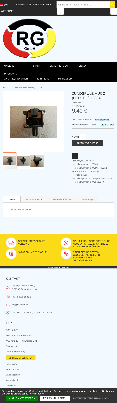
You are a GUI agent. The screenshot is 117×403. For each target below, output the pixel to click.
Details (12, 199)
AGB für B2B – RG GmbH (18, 335)
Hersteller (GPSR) (62, 199)
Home (5, 87)
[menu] (58, 72)
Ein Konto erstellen (42, 4)
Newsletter (11, 385)
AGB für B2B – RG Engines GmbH (22, 341)
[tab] (12, 199)
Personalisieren (55, 398)
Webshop (7, 11)
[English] (6, 4)
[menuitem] (15, 69)
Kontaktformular (13, 369)
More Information (34, 199)
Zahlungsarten (13, 375)
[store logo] (29, 38)
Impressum (11, 364)
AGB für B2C (12, 330)
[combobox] (86, 4)
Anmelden (20, 4)
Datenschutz (12, 346)
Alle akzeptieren (23, 398)
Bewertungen (88, 199)
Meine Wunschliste (60, 11)
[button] (23, 161)
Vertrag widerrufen (20, 357)
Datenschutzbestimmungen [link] (91, 398)
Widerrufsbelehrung (15, 351)
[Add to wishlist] (75, 156)
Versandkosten (102, 119)
